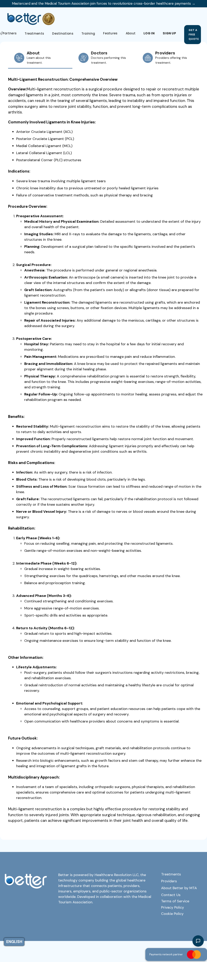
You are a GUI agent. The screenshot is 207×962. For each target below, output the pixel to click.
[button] (110, 33)
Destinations (62, 33)
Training (88, 33)
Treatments (34, 33)
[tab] (40, 58)
